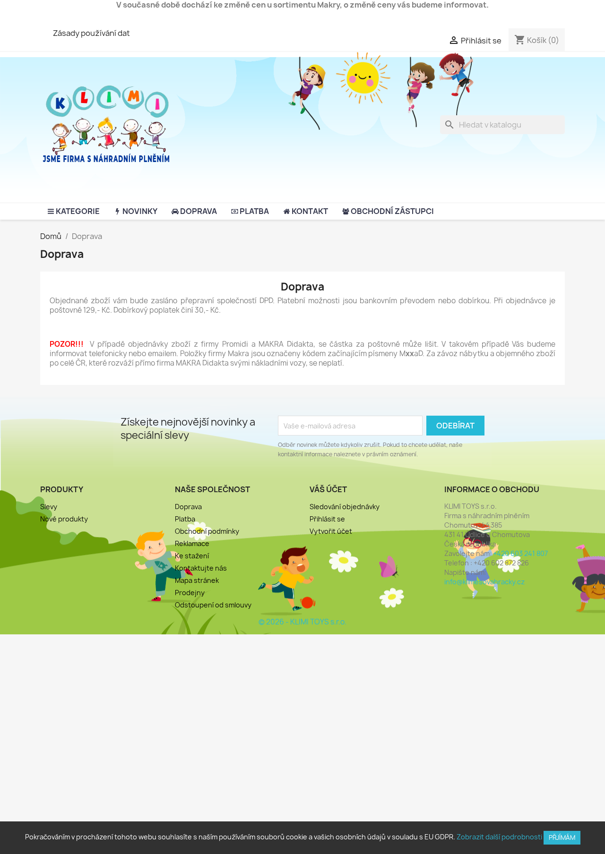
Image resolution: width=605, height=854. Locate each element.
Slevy (48, 506)
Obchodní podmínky (207, 531)
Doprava (188, 506)
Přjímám (562, 837)
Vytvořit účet (331, 531)
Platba (185, 518)
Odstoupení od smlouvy (213, 604)
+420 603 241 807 (520, 553)
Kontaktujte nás (201, 568)
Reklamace (192, 543)
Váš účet (328, 489)
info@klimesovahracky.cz (484, 581)
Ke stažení (192, 555)
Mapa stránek (197, 580)
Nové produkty (64, 518)
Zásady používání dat (91, 33)
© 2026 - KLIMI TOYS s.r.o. (302, 622)
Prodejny (190, 592)
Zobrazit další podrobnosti (499, 836)
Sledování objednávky (345, 506)
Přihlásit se (327, 518)
